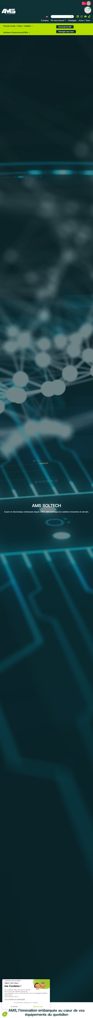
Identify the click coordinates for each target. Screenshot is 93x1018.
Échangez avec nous (66, 32)
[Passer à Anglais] (47, 17)
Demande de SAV (65, 27)
